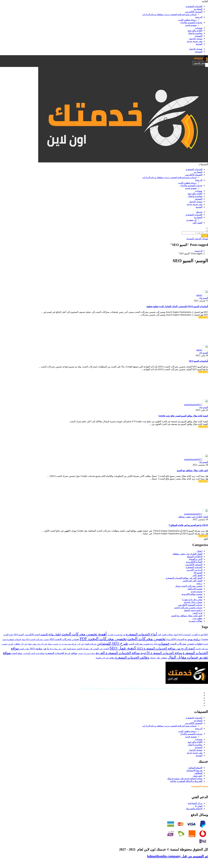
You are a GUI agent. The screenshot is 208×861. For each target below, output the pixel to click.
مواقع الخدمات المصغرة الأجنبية (161, 653)
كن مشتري (191, 220)
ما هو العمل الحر (69, 649)
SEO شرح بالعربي (199, 634)
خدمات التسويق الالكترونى (190, 605)
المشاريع (198, 9)
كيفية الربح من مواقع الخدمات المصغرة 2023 (166, 648)
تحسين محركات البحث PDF (103, 638)
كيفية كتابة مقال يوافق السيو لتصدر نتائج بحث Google (183, 416)
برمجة (199, 583)
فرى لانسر (197, 613)
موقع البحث (16, 653)
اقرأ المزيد (203, 317)
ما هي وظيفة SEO (39, 648)
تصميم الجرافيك (194, 588)
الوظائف (198, 773)
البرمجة (198, 17)
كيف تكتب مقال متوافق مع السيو (192, 470)
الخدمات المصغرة (194, 6)
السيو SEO (19, 634)
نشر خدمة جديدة (194, 41)
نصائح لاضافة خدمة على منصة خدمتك (184, 778)
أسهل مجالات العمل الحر (167, 635)
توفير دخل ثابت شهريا (192, 599)
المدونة (199, 44)
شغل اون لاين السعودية (59, 644)
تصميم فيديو (191, 25)
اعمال (199, 551)
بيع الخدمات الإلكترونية (176, 639)
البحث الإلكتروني (32, 634)
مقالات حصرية (195, 621)
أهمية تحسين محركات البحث (84, 634)
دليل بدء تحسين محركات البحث (143, 644)
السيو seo (203, 298)
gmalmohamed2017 (193, 404)
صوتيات (198, 28)
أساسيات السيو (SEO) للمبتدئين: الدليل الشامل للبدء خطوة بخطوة (177, 306)
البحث (204, 236)
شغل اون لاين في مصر (42, 644)
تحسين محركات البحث (146, 638)
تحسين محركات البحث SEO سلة (35, 639)
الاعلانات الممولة (194, 556)
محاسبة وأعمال (195, 33)
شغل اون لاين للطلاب (23, 644)
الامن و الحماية (195, 559)
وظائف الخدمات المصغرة (132, 657)
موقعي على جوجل (158, 658)
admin (199, 295)
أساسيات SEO (185, 635)
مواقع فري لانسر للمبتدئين (34, 653)
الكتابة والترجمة (195, 30)
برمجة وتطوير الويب (187, 20)
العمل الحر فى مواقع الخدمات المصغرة (184, 578)
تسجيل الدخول (195, 38)
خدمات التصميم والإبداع (191, 22)
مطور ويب (197, 618)
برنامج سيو (194, 639)
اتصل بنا (198, 806)
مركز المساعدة (195, 803)
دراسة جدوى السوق (193, 610)
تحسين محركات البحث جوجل (188, 586)
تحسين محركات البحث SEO (64, 639)
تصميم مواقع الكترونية (192, 594)
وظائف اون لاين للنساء (105, 658)
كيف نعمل (197, 776)
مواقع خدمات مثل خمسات (86, 653)
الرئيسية (198, 251)
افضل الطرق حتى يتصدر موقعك (193, 516)
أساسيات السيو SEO (198, 361)
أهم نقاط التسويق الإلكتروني (116, 635)
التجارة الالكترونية (194, 562)
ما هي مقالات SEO (56, 649)
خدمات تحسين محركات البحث (188, 607)
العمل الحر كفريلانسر (192, 580)
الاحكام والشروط (194, 808)
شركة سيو (72, 644)
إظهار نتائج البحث (50, 634)
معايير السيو (24, 649)
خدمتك (199, 212)
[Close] (207, 230)
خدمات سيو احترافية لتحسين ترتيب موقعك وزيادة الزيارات (169, 14)
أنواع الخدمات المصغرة (141, 634)
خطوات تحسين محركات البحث (186, 643)
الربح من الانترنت (194, 570)
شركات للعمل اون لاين (86, 644)
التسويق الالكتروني (193, 11)
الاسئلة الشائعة (195, 767)
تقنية (200, 597)
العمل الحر (197, 222)
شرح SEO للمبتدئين (112, 643)
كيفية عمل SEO (123, 648)
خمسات (164, 643)
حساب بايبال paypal (193, 602)
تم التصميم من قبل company (177, 856)
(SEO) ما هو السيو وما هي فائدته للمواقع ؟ (188, 525)
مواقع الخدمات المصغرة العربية (118, 653)
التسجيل (198, 36)
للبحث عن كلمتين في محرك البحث (93, 648)
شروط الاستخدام (194, 770)
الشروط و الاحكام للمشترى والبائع (186, 781)
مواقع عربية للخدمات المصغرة (61, 653)
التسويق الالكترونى (193, 564)
